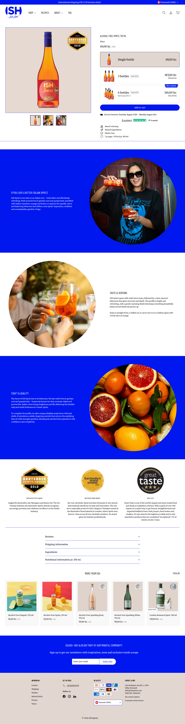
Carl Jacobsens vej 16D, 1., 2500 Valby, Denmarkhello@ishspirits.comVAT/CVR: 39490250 (137, 689)
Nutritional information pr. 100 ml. (63, 559)
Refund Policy (37, 696)
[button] (140, 59)
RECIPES (45, 12)
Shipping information (56, 544)
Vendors (35, 693)
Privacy (34, 700)
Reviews (49, 536)
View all (176, 573)
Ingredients (51, 552)
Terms (34, 704)
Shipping (35, 689)
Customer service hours (134, 700)
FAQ (70, 12)
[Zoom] (48, 70)
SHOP (31, 12)
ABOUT (57, 12)
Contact (35, 685)
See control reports (132, 697)
